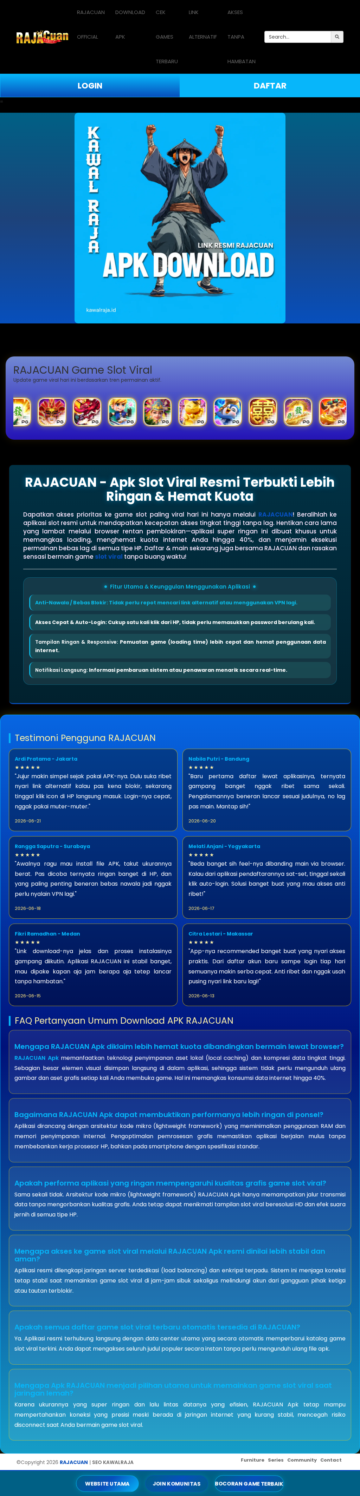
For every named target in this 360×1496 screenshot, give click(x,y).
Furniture (252, 1460)
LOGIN (90, 85)
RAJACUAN (275, 514)
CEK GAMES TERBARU (167, 36)
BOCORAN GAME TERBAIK (249, 1483)
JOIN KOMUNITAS (176, 1483)
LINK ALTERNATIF (203, 24)
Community (302, 1460)
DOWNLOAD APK (130, 24)
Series (276, 1460)
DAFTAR (270, 85)
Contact (331, 1460)
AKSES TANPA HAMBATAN (241, 36)
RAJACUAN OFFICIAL (91, 24)
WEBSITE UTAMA (107, 1483)
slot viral (109, 556)
